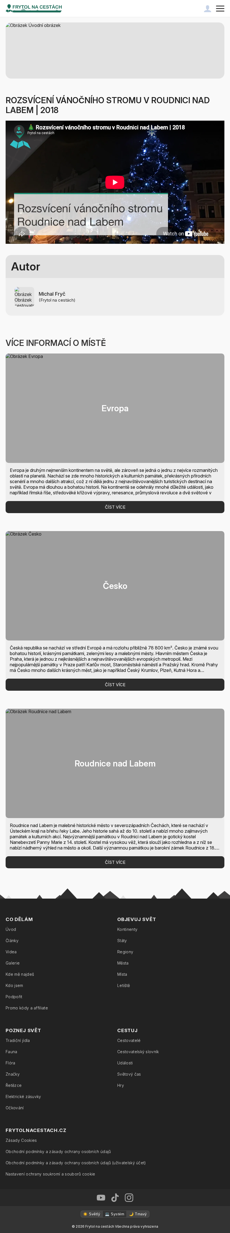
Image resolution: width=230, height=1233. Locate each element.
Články (12, 940)
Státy (122, 940)
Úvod (11, 929)
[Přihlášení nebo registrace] (207, 8)
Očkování (15, 1107)
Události (125, 1062)
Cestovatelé (129, 1040)
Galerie (13, 963)
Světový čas (129, 1074)
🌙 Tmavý (138, 1214)
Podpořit (14, 996)
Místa (122, 974)
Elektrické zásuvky (23, 1096)
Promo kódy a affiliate (27, 1007)
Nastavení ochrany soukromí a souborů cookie (50, 1174)
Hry (120, 1085)
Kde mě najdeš (20, 974)
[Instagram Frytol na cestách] (129, 1197)
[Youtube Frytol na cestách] (101, 1197)
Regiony (125, 951)
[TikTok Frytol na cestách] (115, 1197)
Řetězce (14, 1085)
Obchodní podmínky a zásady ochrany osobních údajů (58, 1151)
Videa (11, 951)
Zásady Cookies (21, 1140)
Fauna (11, 1051)
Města (123, 963)
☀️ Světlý (91, 1214)
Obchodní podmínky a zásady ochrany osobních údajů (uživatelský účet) (76, 1162)
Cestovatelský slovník (138, 1051)
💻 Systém (114, 1214)
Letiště (123, 985)
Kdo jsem (14, 985)
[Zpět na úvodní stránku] (34, 8)
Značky (13, 1074)
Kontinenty (127, 929)
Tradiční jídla (18, 1040)
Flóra (10, 1062)
